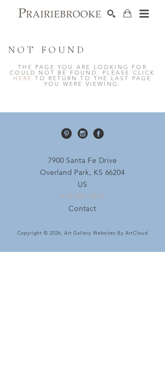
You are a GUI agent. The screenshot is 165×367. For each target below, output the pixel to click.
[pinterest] (66, 133)
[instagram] (82, 133)
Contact (82, 209)
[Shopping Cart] (127, 13)
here (22, 78)
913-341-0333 (82, 197)
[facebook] (98, 133)
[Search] (111, 14)
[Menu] (144, 14)
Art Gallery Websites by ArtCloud (106, 233)
